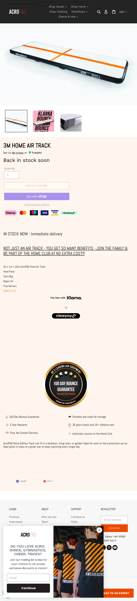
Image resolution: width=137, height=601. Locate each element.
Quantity (9, 168)
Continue (28, 588)
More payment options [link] (37, 204)
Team (44, 521)
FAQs (74, 521)
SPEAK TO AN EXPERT (114, 593)
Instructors (16, 521)
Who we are (48, 516)
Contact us (78, 516)
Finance (14, 516)
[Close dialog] (99, 530)
